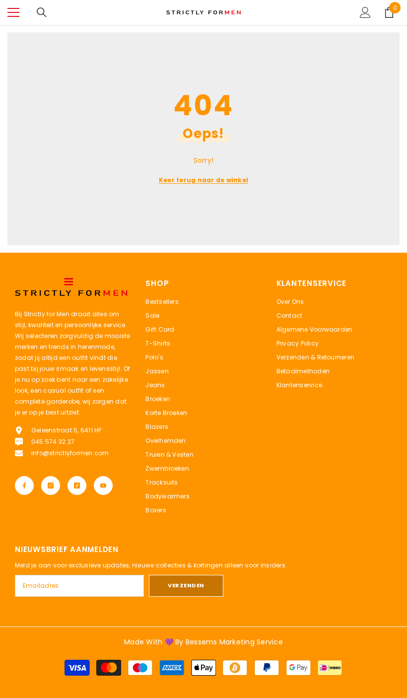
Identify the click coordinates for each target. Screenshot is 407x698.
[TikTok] (77, 485)
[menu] (13, 12)
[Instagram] (50, 485)
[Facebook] (24, 485)
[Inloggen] (365, 12)
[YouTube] (103, 485)
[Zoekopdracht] (42, 12)
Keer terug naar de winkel (203, 180)
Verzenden (186, 585)
